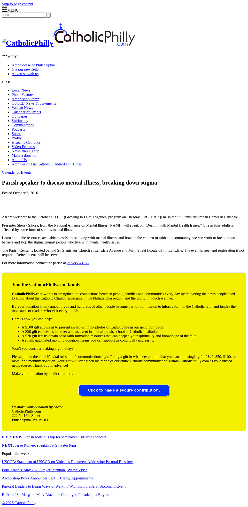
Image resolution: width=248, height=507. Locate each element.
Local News (21, 90)
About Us (19, 160)
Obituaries (19, 116)
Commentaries (23, 125)
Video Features (23, 147)
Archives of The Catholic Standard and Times (47, 164)
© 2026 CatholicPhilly (19, 503)
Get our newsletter (26, 69)
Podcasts (18, 129)
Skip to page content (17, 4)
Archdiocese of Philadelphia (33, 65)
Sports (16, 134)
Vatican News (22, 108)
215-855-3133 (78, 263)
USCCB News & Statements (34, 103)
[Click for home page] (68, 43)
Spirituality (20, 121)
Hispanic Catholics (26, 142)
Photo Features (23, 95)
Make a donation (24, 155)
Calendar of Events (26, 112)
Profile (17, 138)
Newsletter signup (25, 151)
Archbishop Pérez (25, 99)
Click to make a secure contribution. (124, 390)
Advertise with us (25, 74)
